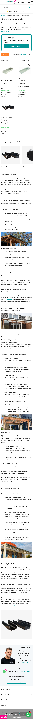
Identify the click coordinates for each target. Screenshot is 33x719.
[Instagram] (15, 679)
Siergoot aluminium (7, 117)
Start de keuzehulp (16, 46)
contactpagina (24, 662)
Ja (16, 714)
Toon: (23, 60)
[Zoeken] (29, 8)
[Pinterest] (18, 679)
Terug (5, 15)
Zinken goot (21, 80)
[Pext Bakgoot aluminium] (8, 70)
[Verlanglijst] (14, 65)
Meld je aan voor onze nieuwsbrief (16, 682)
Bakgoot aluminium (7, 80)
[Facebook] (11, 679)
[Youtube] (21, 679)
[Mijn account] (29, 2)
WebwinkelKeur (25, 671)
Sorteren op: (16, 54)
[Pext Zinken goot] (25, 70)
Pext (2, 78)
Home (9, 15)
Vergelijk (6, 83)
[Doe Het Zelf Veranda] (9, 2)
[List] (31, 60)
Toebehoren (16, 15)
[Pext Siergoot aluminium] (8, 107)
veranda (14, 186)
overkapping (9, 299)
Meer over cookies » (16, 717)
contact (12, 606)
